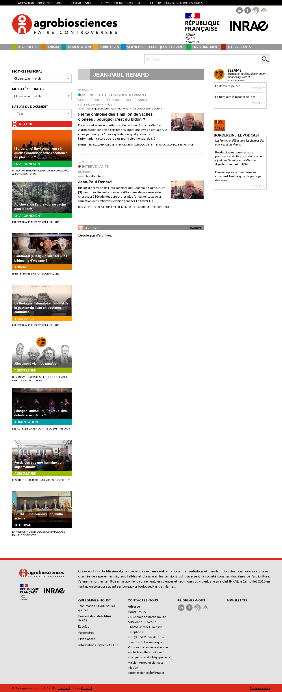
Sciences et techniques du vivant (155, 47)
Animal (53, 47)
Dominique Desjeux (97, 108)
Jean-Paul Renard (121, 108)
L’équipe (83, 626)
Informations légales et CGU (98, 645)
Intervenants (239, 47)
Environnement (205, 47)
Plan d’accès (86, 639)
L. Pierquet (64, 688)
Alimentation (79, 47)
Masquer (196, 228)
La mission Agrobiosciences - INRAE (39, 3)
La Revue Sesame (81, 3)
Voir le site (258, 88)
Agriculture (28, 47)
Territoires (109, 47)
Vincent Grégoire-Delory (147, 108)
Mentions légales (260, 688)
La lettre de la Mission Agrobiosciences (176, 3)
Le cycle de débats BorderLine (121, 3)
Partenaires (86, 632)
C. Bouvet (86, 688)
